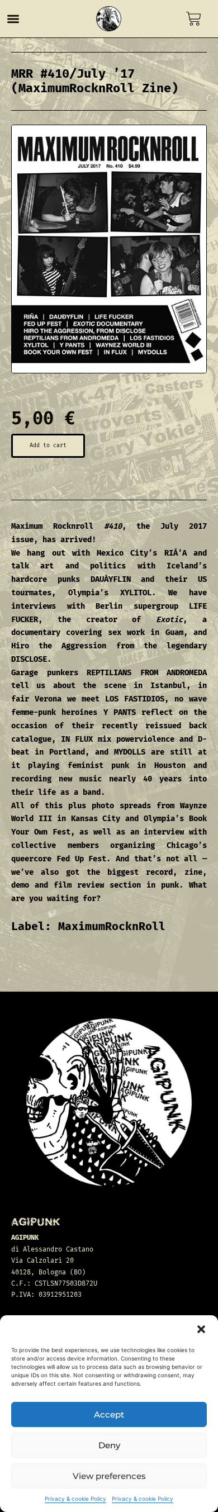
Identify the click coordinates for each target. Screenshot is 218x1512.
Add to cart (48, 445)
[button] (201, 1329)
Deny (109, 1445)
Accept (109, 1414)
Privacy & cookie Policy (75, 1498)
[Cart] (194, 18)
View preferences (109, 1476)
